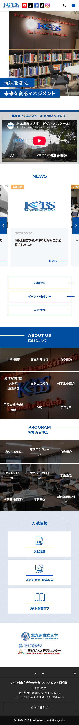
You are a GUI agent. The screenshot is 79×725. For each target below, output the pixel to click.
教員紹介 (66, 451)
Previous (3, 225)
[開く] (73, 6)
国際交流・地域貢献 (13, 407)
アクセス (66, 407)
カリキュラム (13, 451)
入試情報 (39, 310)
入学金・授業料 (13, 499)
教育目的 (66, 359)
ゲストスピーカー (13, 475)
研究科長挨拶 (39, 359)
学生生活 (66, 475)
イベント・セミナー (39, 296)
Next (75, 225)
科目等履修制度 (66, 499)
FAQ (39, 407)
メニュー (39, 673)
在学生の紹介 (39, 383)
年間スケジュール (39, 451)
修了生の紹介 (66, 383)
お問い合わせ (39, 707)
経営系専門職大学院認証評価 (13, 383)
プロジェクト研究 (39, 475)
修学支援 (39, 499)
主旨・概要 (13, 359)
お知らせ (39, 282)
